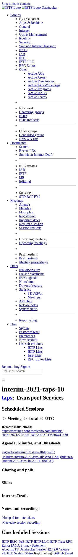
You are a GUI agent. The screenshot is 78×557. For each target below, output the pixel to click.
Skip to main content (16, 3)
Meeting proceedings (33, 262)
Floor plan (26, 212)
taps (7, 397)
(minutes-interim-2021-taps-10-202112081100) (37, 459)
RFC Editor (27, 65)
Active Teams (37, 97)
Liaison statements (31, 274)
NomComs (26, 281)
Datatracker (49, 7)
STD (23, 196)
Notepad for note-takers (18, 517)
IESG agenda (28, 278)
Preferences (27, 336)
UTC (49, 418)
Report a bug (28, 320)
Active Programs (39, 89)
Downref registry (30, 285)
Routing (24, 38)
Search (23, 147)
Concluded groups (31, 135)
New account (28, 340)
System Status (23, 553)
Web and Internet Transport (37, 46)
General (24, 26)
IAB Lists (34, 355)
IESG (23, 50)
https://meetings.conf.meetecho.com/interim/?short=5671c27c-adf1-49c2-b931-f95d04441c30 (35, 433)
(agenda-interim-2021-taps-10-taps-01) (28, 452)
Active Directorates (41, 81)
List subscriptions (31, 344)
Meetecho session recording (21, 522)
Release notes (28, 305)
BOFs (23, 116)
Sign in (24, 328)
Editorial (25, 181)
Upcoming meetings (33, 243)
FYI (37, 196)
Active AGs (36, 73)
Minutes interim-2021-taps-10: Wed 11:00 (30, 457)
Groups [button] (15, 15)
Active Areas (37, 77)
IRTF (22, 58)
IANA (15, 545)
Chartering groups (31, 112)
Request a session (31, 224)
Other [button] (14, 266)
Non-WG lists (28, 139)
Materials (25, 208)
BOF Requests (29, 120)
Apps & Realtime (31, 23)
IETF (5, 541)
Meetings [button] (16, 200)
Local (33, 418)
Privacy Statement (33, 545)
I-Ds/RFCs (35, 293)
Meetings (34, 297)
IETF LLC (26, 62)
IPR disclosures (29, 270)
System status (28, 309)
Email (69, 553)
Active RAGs (37, 93)
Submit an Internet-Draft (35, 154)
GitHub (59, 553)
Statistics (25, 289)
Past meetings (28, 258)
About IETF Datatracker (18, 549)
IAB (22, 54)
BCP (30, 196)
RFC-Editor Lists (39, 359)
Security (24, 42)
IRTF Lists (35, 351)
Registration (27, 216)
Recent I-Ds (27, 150)
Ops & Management (33, 34)
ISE (21, 177)
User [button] (13, 324)
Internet (24, 30)
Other (23, 69)
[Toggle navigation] (3, 379)
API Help (25, 301)
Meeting (14, 418)
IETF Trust (57, 541)
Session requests (30, 228)
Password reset (29, 332)
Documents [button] (18, 143)
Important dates (29, 220)
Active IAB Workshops (44, 85)
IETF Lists (35, 347)
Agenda (24, 204)
